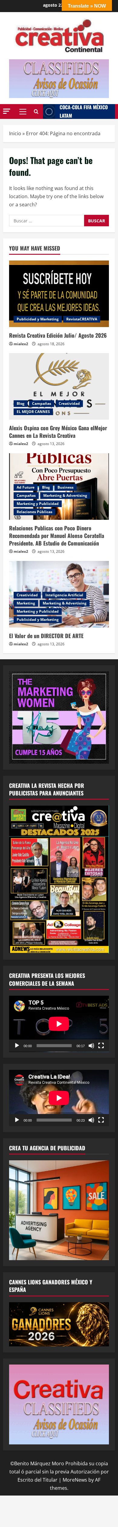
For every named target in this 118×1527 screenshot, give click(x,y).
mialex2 (21, 343)
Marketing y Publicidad (38, 503)
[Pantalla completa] (101, 1046)
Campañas (41, 403)
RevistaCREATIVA (81, 319)
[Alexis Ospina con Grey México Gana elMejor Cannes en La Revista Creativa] (59, 386)
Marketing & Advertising (65, 495)
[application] (59, 1024)
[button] (6, 111)
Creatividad (69, 403)
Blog (21, 403)
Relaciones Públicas (34, 511)
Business (65, 487)
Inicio (15, 133)
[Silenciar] (91, 1046)
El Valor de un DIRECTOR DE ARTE (47, 636)
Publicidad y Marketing (38, 319)
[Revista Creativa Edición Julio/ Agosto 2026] (59, 294)
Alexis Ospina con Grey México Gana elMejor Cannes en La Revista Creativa (58, 431)
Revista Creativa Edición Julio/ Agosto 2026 (58, 335)
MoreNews (75, 1479)
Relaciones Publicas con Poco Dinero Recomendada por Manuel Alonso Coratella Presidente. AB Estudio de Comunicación (56, 535)
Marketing (26, 603)
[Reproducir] (17, 1046)
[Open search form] (36, 111)
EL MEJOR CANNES (33, 411)
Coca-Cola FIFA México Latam (84, 111)
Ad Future (25, 487)
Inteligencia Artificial (64, 595)
